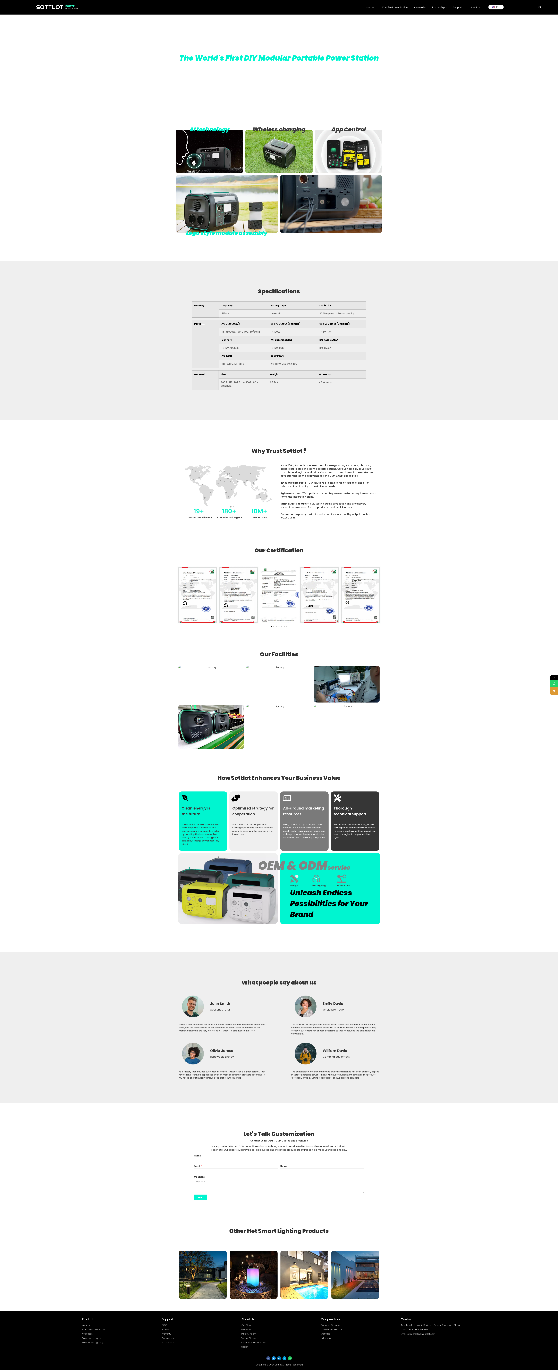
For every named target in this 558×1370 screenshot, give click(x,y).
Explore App (168, 1342)
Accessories (419, 7)
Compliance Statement (254, 1342)
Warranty (166, 1333)
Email (197, 1166)
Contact (325, 1333)
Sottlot (244, 1346)
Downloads (168, 1338)
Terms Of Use (248, 1338)
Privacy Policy (248, 1333)
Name (197, 1156)
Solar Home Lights (91, 1338)
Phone (283, 1166)
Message (199, 1177)
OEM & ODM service (331, 1329)
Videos (165, 1329)
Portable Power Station (395, 7)
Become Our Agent (331, 1325)
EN (497, 7)
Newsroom (247, 1329)
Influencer (326, 1338)
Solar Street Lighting (92, 1342)
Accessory (87, 1333)
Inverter (370, 7)
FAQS (164, 1325)
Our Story (246, 1325)
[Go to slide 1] (271, 626)
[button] (540, 7)
